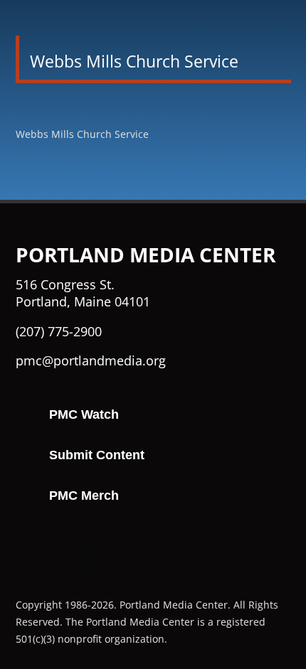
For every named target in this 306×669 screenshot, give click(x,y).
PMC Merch (84, 495)
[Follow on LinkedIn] (112, 558)
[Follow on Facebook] (27, 558)
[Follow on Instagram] (55, 558)
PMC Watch (84, 414)
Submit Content (96, 455)
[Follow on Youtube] (84, 558)
